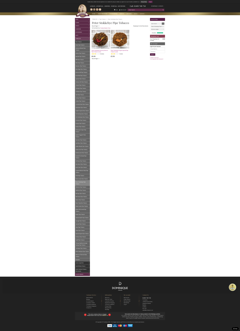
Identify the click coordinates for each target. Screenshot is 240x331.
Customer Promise (109, 301)
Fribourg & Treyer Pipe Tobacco (81, 130)
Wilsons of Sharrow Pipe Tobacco (81, 255)
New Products (89, 297)
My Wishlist (126, 302)
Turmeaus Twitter (90, 302)
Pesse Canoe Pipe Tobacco (82, 178)
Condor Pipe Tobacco (80, 101)
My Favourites (127, 301)
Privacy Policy (144, 1)
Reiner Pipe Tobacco (80, 200)
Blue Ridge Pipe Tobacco (81, 69)
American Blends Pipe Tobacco (81, 49)
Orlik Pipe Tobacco (80, 175)
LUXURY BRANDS (82, 274)
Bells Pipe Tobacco (80, 62)
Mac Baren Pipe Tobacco (81, 164)
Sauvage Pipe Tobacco (81, 221)
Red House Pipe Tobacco (81, 196)
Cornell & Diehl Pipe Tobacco (82, 104)
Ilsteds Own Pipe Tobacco (81, 149)
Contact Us (88, 307)
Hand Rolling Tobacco (82, 266)
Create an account (154, 57)
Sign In (152, 54)
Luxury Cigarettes (82, 263)
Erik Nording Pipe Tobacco (82, 114)
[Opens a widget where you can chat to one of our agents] (235, 328)
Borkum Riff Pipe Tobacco (81, 72)
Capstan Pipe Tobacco (81, 78)
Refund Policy (108, 307)
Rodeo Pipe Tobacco (80, 214)
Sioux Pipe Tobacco (80, 227)
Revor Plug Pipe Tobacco (81, 203)
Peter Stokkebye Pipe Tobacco (81, 183)
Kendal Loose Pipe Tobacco (82, 152)
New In (122, 13)
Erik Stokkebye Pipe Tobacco (82, 117)
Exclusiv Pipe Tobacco (80, 123)
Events (142, 13)
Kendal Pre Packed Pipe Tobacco (81, 156)
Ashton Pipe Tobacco (80, 53)
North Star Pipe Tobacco (81, 167)
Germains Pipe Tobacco (81, 140)
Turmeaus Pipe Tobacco (81, 248)
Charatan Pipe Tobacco (81, 88)
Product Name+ (104, 28)
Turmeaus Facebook (91, 304)
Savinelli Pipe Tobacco (81, 224)
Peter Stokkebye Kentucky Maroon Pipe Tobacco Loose (100, 51)
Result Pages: (95, 58)
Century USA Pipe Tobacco (82, 82)
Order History (127, 299)
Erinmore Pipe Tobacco (81, 120)
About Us (107, 297)
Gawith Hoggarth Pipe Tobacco (81, 135)
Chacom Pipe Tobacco (81, 85)
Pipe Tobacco (82, 41)
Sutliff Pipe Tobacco (80, 240)
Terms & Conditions (109, 304)
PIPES (82, 19)
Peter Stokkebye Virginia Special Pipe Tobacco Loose (119, 51)
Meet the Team (102, 13)
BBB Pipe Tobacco (80, 59)
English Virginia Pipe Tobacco (82, 110)
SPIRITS (82, 26)
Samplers (78, 259)
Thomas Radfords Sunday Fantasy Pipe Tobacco (81, 244)
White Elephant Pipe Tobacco (82, 251)
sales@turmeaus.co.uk (147, 310)
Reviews (129, 13)
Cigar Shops (113, 13)
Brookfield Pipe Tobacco (81, 75)
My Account (123, 10)
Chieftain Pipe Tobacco (81, 91)
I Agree (150, 1)
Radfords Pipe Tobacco (81, 190)
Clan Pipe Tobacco (80, 94)
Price (109, 28)
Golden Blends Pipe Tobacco (82, 146)
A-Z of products (90, 301)
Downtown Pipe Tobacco (81, 107)
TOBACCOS (82, 38)
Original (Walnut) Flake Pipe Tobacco (82, 171)
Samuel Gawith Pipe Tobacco (82, 217)
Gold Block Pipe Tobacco (81, 143)
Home (93, 13)
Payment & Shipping (109, 302)
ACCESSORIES (82, 32)
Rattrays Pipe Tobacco (81, 193)
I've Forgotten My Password (156, 59)
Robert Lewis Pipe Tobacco (82, 206)
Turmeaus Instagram (91, 306)
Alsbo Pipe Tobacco (80, 45)
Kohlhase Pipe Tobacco (81, 161)
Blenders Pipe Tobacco (81, 66)
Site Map (107, 309)
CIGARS (82, 22)
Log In (125, 304)
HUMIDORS (82, 29)
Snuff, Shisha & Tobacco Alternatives (82, 270)
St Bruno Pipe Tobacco (81, 236)
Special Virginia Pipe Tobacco (82, 233)
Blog (135, 13)
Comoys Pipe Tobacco (81, 98)
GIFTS (82, 35)
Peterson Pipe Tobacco (81, 187)
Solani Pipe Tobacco (80, 230)
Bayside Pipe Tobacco (80, 56)
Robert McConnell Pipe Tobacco (81, 210)
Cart (117, 10)
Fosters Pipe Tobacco (80, 126)
